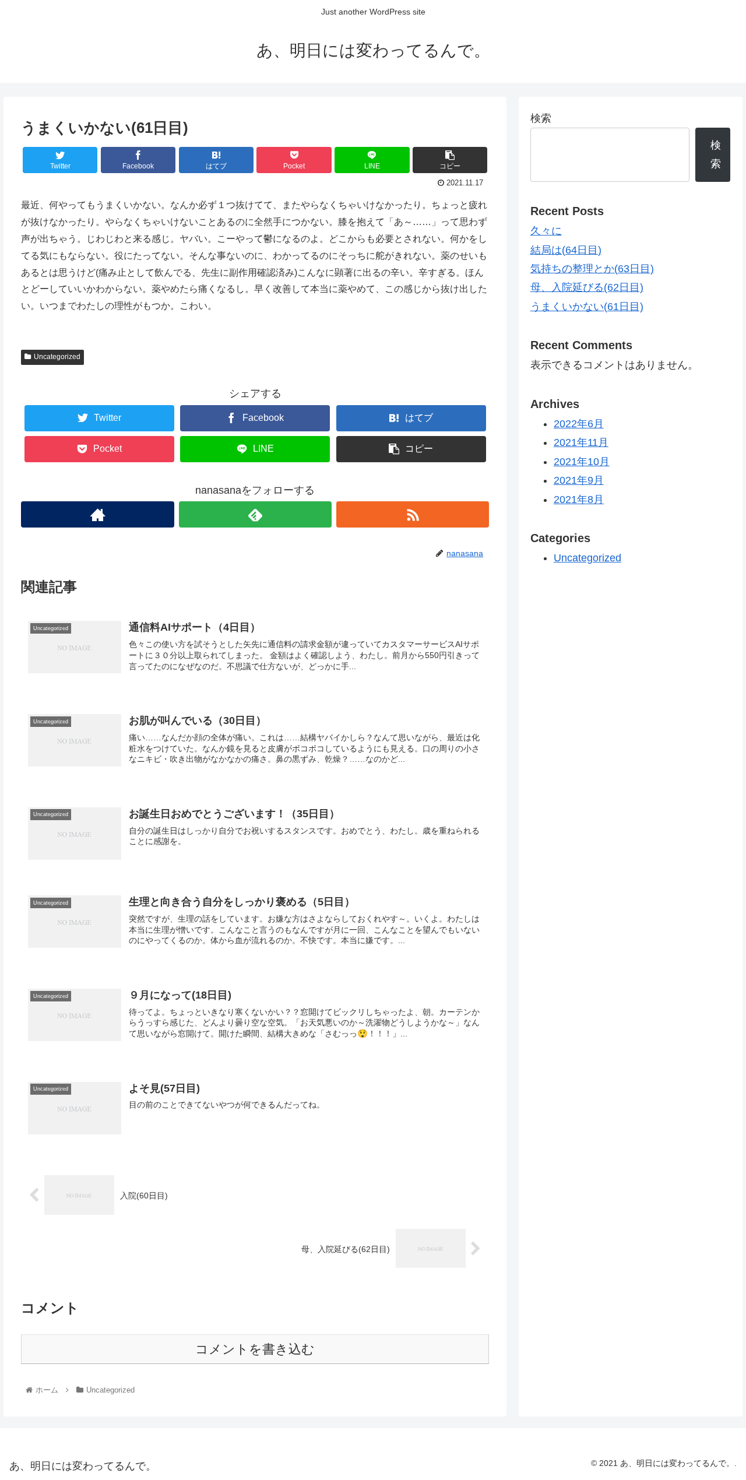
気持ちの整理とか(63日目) (592, 269)
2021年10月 (582, 461)
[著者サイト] (97, 514)
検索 (540, 118)
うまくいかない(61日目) (586, 306)
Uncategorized (57, 357)
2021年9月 (579, 480)
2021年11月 (581, 443)
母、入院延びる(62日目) (586, 287)
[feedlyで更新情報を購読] (255, 514)
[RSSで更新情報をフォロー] (412, 514)
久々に (546, 231)
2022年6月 (579, 424)
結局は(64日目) (565, 250)
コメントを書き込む (255, 1349)
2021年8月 (579, 499)
